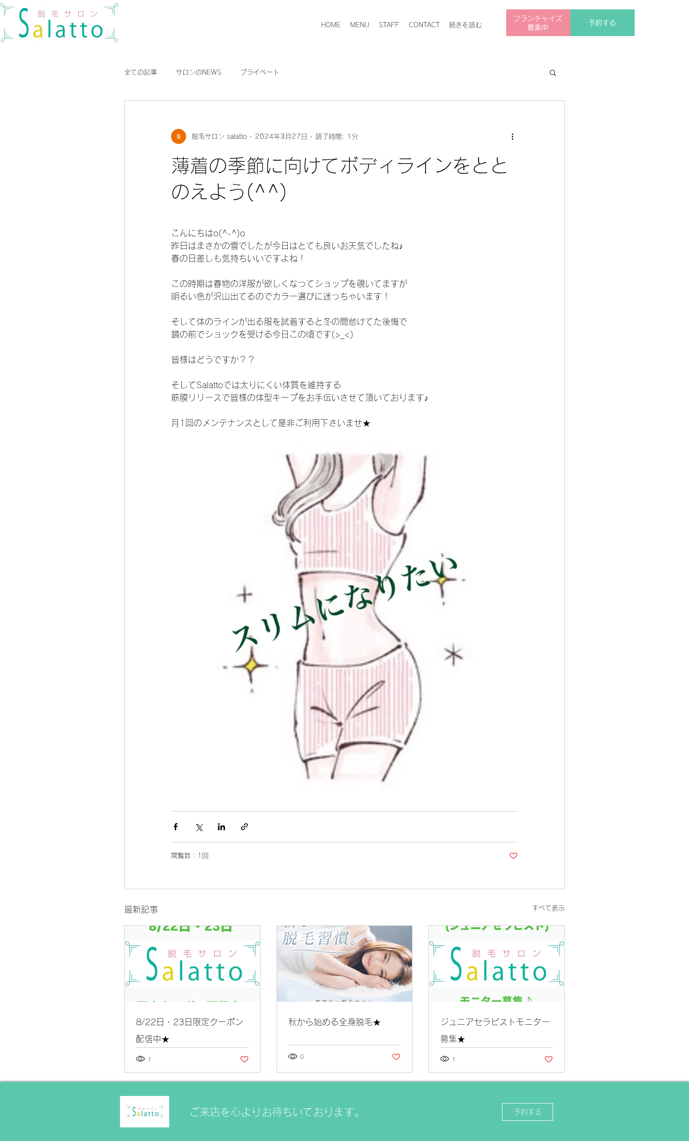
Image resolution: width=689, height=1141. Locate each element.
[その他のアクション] (512, 136)
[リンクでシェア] (244, 826)
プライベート (259, 72)
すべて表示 (548, 908)
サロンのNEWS (198, 72)
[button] (552, 72)
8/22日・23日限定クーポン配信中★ (189, 1030)
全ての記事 (140, 72)
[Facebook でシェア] (175, 826)
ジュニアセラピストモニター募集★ (495, 1030)
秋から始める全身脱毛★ (334, 1022)
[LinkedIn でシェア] (221, 826)
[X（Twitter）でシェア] (198, 826)
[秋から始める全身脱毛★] (344, 964)
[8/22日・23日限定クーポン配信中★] (192, 964)
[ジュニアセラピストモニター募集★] (496, 964)
